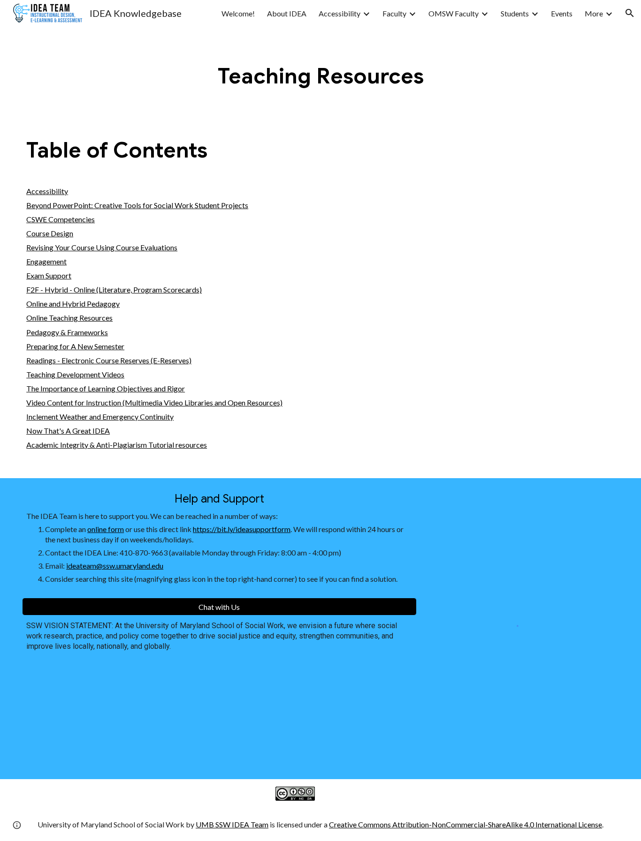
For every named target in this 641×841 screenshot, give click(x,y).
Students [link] (515, 13)
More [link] (594, 13)
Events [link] (561, 13)
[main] (320, 76)
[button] (629, 13)
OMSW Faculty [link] (453, 13)
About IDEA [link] (286, 13)
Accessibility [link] (339, 13)
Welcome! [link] (238, 13)
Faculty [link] (394, 13)
